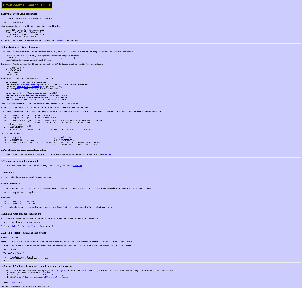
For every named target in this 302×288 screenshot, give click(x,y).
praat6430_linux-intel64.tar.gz (25, 275)
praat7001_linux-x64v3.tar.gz (28, 85)
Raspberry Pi (63, 271)
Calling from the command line (23, 226)
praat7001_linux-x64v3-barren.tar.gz (31, 95)
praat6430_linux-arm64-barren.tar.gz (50, 275)
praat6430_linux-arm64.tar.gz (28, 277)
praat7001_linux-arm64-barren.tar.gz (32, 97)
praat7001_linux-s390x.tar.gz (26, 89)
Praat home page (16, 282)
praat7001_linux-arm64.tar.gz (29, 87)
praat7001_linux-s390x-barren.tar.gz (29, 99)
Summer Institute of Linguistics (68, 207)
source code (77, 166)
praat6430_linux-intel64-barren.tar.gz (54, 277)
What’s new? (59, 40)
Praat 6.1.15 (85, 271)
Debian (108, 154)
